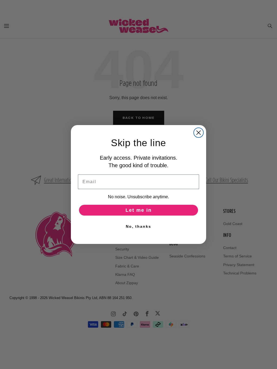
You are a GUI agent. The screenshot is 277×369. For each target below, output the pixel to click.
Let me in (139, 210)
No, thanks (138, 226)
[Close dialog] (198, 132)
